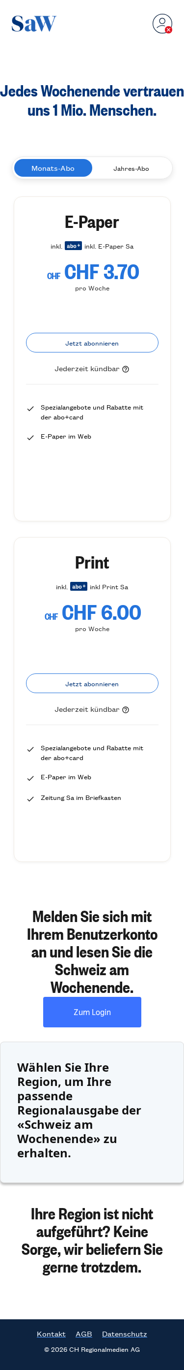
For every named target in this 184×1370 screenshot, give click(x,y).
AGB (84, 1333)
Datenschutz (124, 1333)
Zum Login (92, 1012)
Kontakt (51, 1333)
